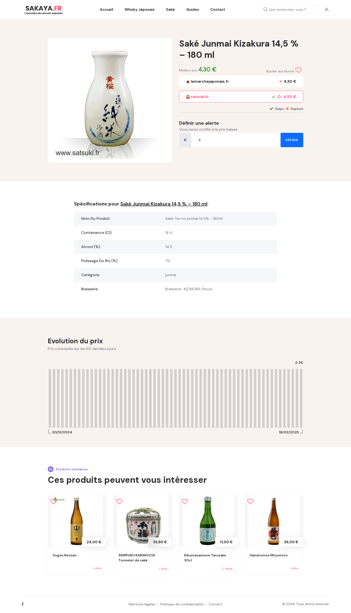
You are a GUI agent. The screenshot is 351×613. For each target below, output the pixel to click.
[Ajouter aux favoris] (298, 70)
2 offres (227, 569)
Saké (170, 9)
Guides (192, 9)
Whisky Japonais (139, 9)
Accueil (106, 9)
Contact (217, 9)
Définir (292, 140)
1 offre (97, 568)
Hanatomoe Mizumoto (269, 555)
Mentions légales (142, 604)
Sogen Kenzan (64, 555)
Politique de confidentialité (181, 604)
